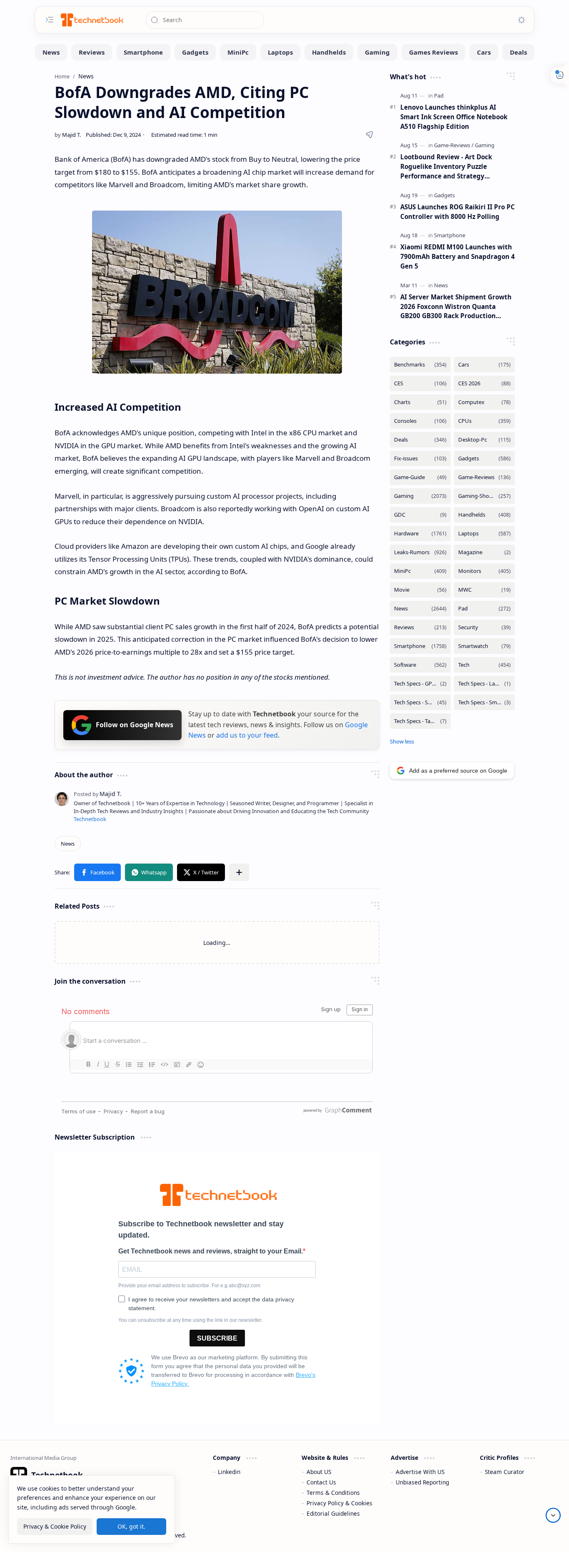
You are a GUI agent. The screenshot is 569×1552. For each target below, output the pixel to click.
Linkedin (229, 1472)
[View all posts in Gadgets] (484, 458)
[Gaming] (377, 52)
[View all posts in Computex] (484, 402)
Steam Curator (504, 1472)
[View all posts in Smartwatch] (484, 646)
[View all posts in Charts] (420, 402)
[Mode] (521, 20)
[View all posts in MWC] (484, 590)
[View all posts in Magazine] (484, 552)
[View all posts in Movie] (420, 590)
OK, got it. (131, 1526)
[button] (97, 872)
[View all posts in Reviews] (420, 627)
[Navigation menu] (49, 19)
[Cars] (483, 52)
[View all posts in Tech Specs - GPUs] (420, 683)
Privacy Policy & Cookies (339, 1503)
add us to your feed (247, 735)
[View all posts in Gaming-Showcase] (484, 496)
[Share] (369, 134)
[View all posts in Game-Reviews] (484, 477)
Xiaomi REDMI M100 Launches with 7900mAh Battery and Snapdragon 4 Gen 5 (457, 256)
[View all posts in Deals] (420, 439)
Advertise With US (420, 1472)
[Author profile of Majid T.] (68, 134)
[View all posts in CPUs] (484, 421)
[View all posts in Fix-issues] (420, 458)
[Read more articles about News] (441, 285)
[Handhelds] (328, 52)
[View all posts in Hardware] (420, 533)
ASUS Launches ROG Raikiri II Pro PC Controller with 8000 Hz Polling (457, 212)
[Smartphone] (143, 52)
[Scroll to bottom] (553, 1515)
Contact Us (321, 1482)
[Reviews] (91, 52)
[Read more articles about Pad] (439, 95)
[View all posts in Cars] (484, 364)
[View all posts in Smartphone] (420, 646)
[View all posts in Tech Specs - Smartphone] (420, 702)
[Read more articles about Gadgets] (444, 195)
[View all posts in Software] (420, 665)
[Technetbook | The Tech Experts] (91, 19)
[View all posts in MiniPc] (420, 571)
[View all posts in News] (420, 608)
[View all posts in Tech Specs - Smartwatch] (484, 702)
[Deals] (518, 52)
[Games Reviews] (433, 52)
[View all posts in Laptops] (484, 533)
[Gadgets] (195, 52)
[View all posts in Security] (484, 627)
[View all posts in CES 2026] (484, 383)
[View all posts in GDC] (420, 514)
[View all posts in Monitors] (484, 571)
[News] (51, 52)
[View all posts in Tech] (484, 665)
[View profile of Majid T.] (98, 794)
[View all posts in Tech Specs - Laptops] (484, 683)
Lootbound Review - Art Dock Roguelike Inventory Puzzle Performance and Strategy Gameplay (446, 167)
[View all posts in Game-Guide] (420, 477)
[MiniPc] (238, 52)
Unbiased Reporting (422, 1482)
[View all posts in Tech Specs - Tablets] (420, 721)
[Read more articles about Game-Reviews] (454, 145)
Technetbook (90, 819)
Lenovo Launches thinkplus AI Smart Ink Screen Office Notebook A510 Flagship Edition (453, 117)
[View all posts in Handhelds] (484, 514)
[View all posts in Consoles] (420, 421)
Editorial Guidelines (333, 1513)
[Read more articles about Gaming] (484, 145)
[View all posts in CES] (420, 383)
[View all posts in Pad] (484, 608)
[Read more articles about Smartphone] (449, 235)
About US (319, 1472)
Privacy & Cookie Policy (54, 1526)
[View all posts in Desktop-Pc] (484, 439)
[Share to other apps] (239, 872)
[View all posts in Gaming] (420, 496)
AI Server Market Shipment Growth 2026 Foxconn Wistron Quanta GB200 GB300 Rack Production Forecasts (456, 307)
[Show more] (402, 741)
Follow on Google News (134, 724)
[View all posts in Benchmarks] (420, 364)
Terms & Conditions (333, 1493)
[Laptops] (280, 52)
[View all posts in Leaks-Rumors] (420, 552)
